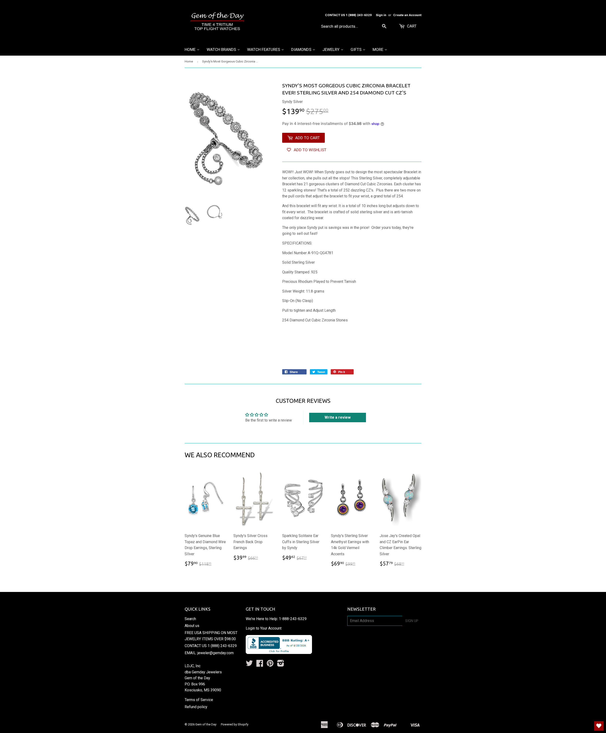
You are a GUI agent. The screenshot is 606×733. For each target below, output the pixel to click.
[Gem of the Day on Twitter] (249, 664)
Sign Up (411, 621)
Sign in (381, 15)
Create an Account (407, 15)
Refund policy (196, 707)
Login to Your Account (263, 628)
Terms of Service (199, 699)
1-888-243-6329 (293, 619)
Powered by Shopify (234, 724)
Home (189, 61)
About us (192, 625)
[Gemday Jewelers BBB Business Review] (279, 652)
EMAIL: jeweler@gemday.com (209, 653)
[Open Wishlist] (599, 726)
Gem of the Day (205, 724)
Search (190, 619)
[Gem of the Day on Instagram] (280, 664)
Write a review (338, 417)
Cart (411, 26)
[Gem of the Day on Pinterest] (270, 664)
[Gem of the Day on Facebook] (259, 664)
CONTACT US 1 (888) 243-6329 (211, 646)
